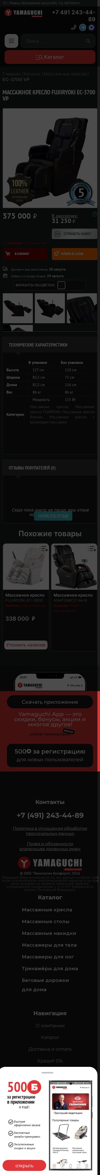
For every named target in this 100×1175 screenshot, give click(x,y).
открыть (24, 1165)
